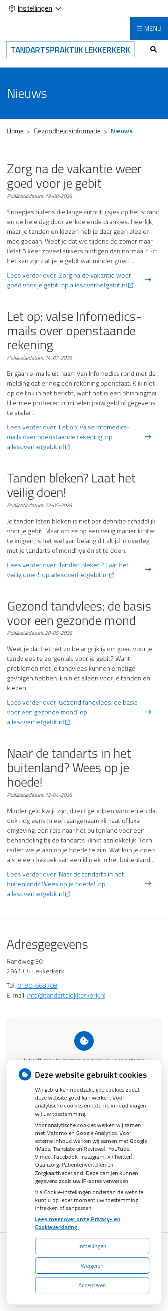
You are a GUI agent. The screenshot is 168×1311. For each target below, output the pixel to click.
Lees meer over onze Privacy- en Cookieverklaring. (77, 1223)
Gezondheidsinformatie (67, 131)
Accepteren (92, 1285)
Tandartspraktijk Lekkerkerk (70, 49)
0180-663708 (37, 985)
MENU (152, 28)
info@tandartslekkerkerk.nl (66, 995)
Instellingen (92, 1246)
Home (15, 131)
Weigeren (92, 1265)
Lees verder (69, 280)
